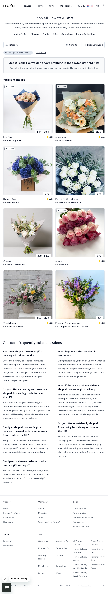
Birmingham (61, 566)
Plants (46, 34)
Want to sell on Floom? (49, 522)
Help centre (8, 522)
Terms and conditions (83, 517)
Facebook (8, 541)
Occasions (67, 34)
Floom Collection (85, 34)
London (59, 555)
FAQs (5, 508)
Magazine (42, 513)
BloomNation (86, 586)
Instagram (8, 545)
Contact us (8, 517)
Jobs (40, 517)
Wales (58, 573)
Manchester (43, 566)
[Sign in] (97, 5)
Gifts (55, 34)
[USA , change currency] (92, 5)
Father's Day (61, 548)
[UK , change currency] (88, 5)
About (41, 508)
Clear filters (41, 52)
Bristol (41, 573)
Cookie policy (79, 508)
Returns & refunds (11, 513)
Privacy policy (79, 513)
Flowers (35, 34)
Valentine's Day (63, 541)
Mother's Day (21, 34)
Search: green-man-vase (19, 53)
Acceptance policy (82, 526)
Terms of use (79, 522)
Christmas (43, 541)
